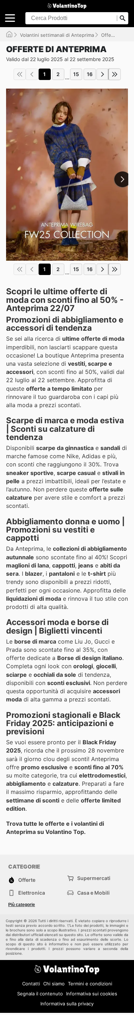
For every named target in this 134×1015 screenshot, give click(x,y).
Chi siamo (54, 983)
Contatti (31, 983)
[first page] (20, 74)
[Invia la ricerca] (122, 18)
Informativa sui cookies (91, 993)
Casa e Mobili (93, 893)
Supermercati (93, 878)
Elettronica (31, 893)
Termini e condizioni (90, 983)
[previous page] (32, 74)
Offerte (109, 35)
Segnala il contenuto (40, 993)
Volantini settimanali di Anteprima (57, 35)
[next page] (102, 74)
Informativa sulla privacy (67, 1003)
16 (90, 74)
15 (76, 74)
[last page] (115, 74)
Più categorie (21, 904)
